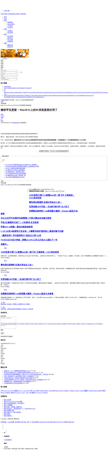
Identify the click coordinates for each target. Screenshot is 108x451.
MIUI (19, 390)
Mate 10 (62, 390)
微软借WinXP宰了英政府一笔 (15, 175)
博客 (5, 43)
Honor (25, 390)
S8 (37, 392)
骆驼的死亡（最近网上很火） (15, 171)
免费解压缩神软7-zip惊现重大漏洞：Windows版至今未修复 (27, 294)
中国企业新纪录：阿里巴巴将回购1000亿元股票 (18, 378)
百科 (5, 20)
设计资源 (10, 32)
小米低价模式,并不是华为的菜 (13, 383)
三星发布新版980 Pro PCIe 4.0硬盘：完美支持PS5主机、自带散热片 (24, 379)
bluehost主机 (11, 24)
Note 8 (34, 390)
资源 (5, 29)
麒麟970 (34, 392)
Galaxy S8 (40, 392)
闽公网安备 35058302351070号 (41, 422)
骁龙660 (8, 392)
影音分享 (10, 46)
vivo (22, 390)
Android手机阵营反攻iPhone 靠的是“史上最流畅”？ (21, 164)
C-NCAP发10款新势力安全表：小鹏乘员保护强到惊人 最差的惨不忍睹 (32, 231)
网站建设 (10, 22)
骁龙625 (46, 390)
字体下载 (6, 10)
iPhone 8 (57, 390)
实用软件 (10, 31)
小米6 (50, 390)
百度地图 (3, 422)
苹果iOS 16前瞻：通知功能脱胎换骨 (17, 227)
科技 (5, 17)
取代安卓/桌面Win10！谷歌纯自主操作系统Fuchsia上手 (20, 372)
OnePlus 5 (77, 390)
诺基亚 (99, 390)
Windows (11, 299)
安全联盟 (17, 422)
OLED (23, 392)
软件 (28, 390)
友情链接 (10, 41)
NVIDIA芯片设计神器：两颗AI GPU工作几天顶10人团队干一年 (29, 240)
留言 (5, 34)
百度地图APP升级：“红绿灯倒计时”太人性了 (49, 206)
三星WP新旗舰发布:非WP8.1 (15, 177)
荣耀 (53, 390)
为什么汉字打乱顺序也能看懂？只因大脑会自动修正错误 (26, 218)
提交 (2, 333)
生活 (5, 18)
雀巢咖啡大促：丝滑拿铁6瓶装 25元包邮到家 (17, 381)
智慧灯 (104, 390)
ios (88, 390)
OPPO (12, 390)
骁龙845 (67, 390)
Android (42, 390)
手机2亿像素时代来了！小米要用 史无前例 (20, 222)
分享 (15, 299)
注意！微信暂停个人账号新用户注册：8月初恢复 (18, 376)
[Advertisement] (31, 4)
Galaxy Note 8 (7, 390)
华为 (2, 390)
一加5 (26, 392)
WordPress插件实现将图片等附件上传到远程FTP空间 (22, 166)
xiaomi (82, 390)
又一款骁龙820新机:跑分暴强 (15, 168)
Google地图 (10, 422)
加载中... (4, 244)
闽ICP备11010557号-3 (56, 422)
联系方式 (10, 38)
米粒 (34, 189)
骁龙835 (13, 392)
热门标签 (10, 36)
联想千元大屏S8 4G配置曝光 (15, 170)
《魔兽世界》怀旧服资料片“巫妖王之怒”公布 (21, 235)
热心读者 (10, 39)
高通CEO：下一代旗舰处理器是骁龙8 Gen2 (17, 371)
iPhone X (3, 392)
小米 (30, 392)
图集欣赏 (10, 45)
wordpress (10, 27)
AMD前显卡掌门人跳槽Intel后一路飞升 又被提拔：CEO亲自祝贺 (30, 252)
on (4, 89)
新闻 (86, 390)
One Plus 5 (18, 392)
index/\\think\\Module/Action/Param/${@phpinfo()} (18, 88)
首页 (2, 100)
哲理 (37, 390)
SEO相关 (10, 26)
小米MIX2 (72, 390)
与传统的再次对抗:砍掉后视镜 (15, 173)
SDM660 (95, 390)
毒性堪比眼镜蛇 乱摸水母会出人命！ (45, 202)
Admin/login (7, 86)
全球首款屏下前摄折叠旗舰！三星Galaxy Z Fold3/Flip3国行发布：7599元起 (26, 374)
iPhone (46, 392)
